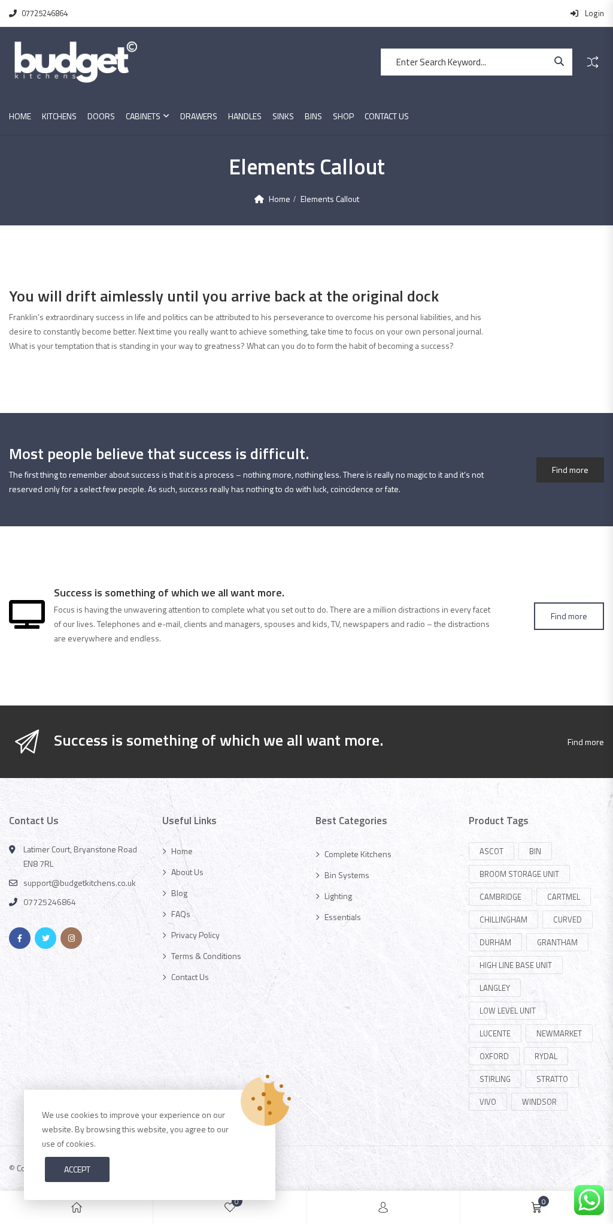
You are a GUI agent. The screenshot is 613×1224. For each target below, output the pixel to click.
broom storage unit (519, 874)
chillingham (503, 919)
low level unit (508, 1011)
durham (495, 942)
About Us (187, 872)
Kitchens (59, 116)
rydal (546, 1056)
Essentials (342, 917)
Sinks (283, 116)
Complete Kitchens (358, 854)
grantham (557, 942)
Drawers (198, 116)
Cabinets (143, 116)
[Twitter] (45, 938)
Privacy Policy (195, 934)
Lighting (338, 896)
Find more (570, 469)
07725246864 (45, 13)
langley (495, 988)
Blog (179, 893)
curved (567, 919)
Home (20, 116)
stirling (495, 1079)
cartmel (563, 897)
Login (593, 13)
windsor (539, 1102)
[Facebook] (20, 938)
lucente (495, 1033)
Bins (313, 116)
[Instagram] (71, 938)
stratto (552, 1079)
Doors (101, 116)
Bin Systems (346, 875)
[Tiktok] (97, 938)
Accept (77, 1169)
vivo (488, 1102)
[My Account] (383, 1207)
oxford (494, 1056)
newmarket (559, 1033)
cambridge (500, 897)
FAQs (180, 914)
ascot (491, 851)
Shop (343, 116)
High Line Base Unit (516, 965)
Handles (245, 116)
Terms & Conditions (206, 955)
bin (535, 851)
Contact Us (387, 116)
